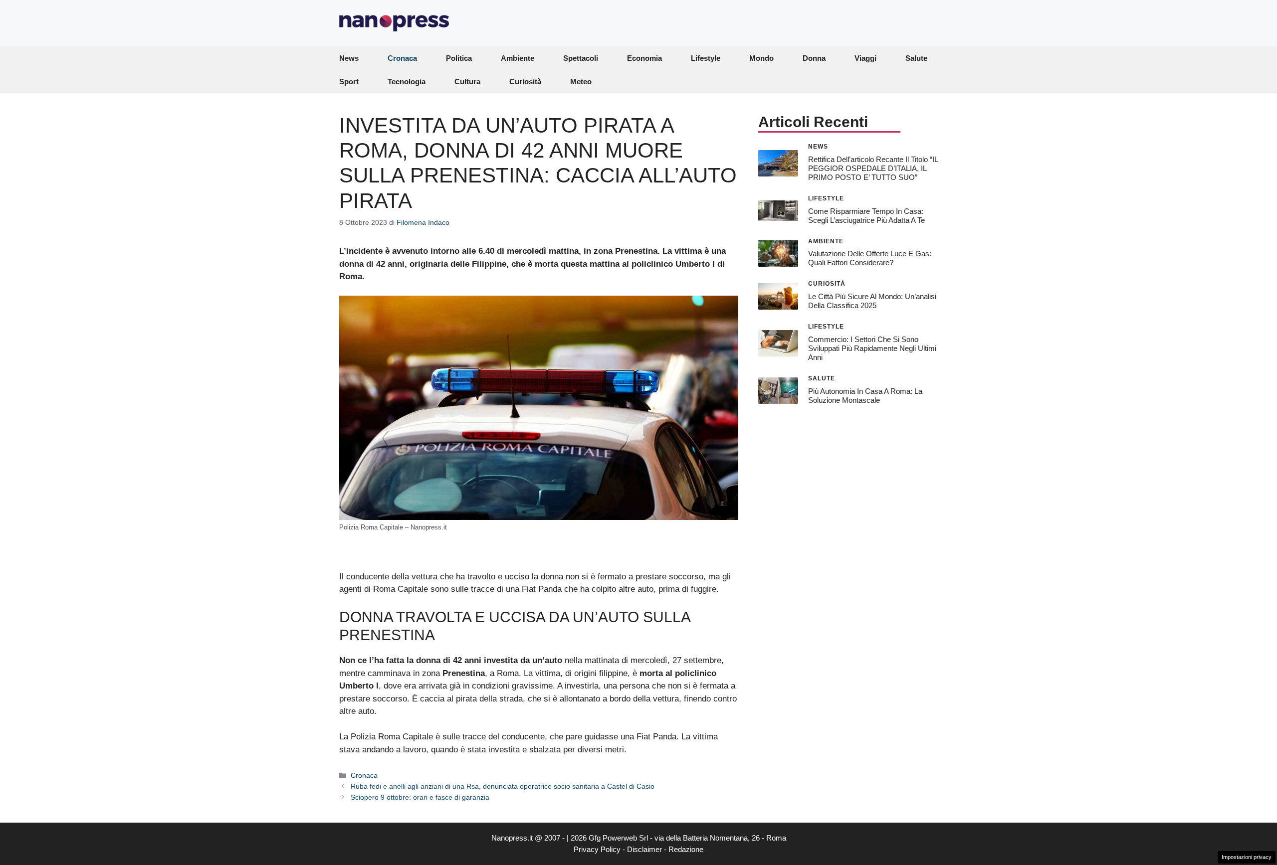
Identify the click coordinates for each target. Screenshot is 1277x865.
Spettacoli (580, 58)
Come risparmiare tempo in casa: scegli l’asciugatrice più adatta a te (866, 215)
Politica (459, 58)
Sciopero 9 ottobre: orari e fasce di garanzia (420, 797)
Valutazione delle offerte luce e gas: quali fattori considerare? (869, 258)
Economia (644, 58)
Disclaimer (644, 849)
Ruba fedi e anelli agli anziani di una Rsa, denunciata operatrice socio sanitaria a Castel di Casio (502, 786)
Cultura (467, 81)
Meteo (581, 81)
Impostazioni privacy (1247, 857)
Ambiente (517, 58)
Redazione (685, 849)
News (349, 58)
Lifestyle (705, 58)
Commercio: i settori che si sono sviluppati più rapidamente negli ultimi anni (872, 348)
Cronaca (402, 58)
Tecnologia (407, 81)
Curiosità (525, 81)
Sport (349, 81)
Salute (916, 58)
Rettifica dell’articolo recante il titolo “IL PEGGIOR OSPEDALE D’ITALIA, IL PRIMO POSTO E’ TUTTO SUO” (873, 168)
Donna (814, 58)
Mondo (761, 58)
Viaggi (865, 58)
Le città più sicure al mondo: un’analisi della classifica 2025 (872, 301)
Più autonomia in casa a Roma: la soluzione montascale (865, 395)
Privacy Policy (597, 849)
